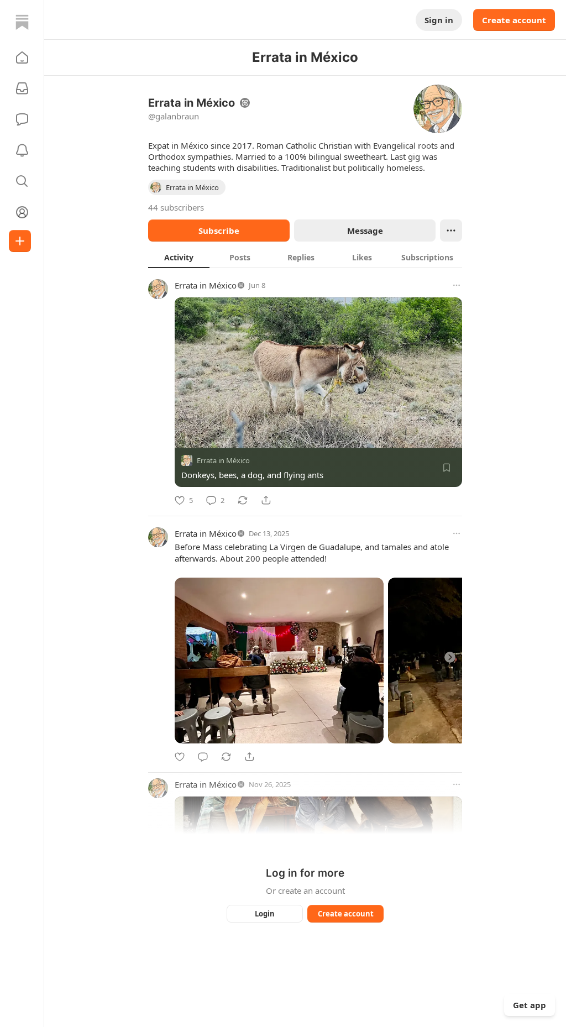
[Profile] (22, 212)
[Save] (446, 467)
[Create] (20, 241)
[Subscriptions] (22, 88)
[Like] (179, 757)
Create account (514, 19)
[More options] (456, 285)
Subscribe (218, 230)
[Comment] (202, 757)
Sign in (438, 19)
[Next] (450, 657)
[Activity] (22, 150)
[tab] (178, 257)
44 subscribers (176, 207)
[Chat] (22, 119)
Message (365, 230)
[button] (22, 57)
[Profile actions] (451, 230)
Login (265, 914)
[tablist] (305, 257)
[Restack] (242, 500)
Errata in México (206, 285)
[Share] (265, 500)
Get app (529, 1004)
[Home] (22, 22)
